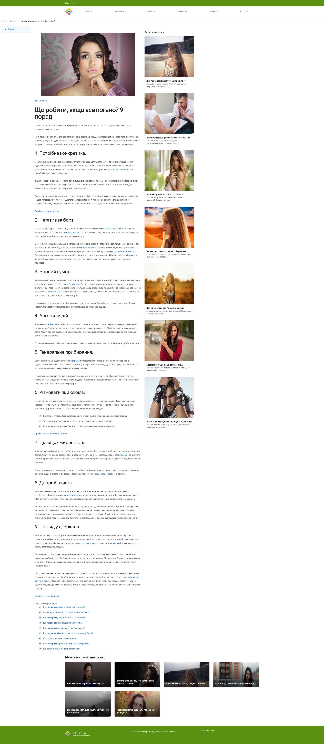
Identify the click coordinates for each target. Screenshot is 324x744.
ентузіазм (107, 229)
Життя (89, 11)
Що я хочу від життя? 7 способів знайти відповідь (66, 612)
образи (110, 474)
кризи (44, 101)
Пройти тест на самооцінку (47, 596)
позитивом (81, 247)
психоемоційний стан (124, 251)
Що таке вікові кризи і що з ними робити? (62, 623)
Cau (69, 11)
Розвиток (151, 11)
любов (93, 474)
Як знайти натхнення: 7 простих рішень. (165, 308)
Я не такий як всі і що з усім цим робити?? (166, 81)
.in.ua (69, 3)
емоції (131, 247)
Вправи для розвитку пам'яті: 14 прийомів (166, 251)
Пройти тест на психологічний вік (51, 433)
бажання (117, 229)
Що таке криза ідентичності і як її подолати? (64, 628)
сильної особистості (53, 292)
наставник (114, 543)
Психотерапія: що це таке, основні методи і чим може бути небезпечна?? (168, 138)
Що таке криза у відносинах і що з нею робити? (65, 617)
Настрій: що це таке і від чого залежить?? (165, 194)
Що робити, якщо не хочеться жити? (60, 638)
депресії (66, 188)
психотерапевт (91, 543)
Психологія (119, 11)
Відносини (182, 11)
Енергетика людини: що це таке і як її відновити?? (163, 365)
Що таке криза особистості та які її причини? (64, 607)
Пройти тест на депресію (47, 211)
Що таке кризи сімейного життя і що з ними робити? (68, 633)
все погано (114, 169)
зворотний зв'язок (206, 731)
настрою (72, 495)
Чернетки (213, 11)
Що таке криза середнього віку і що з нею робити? (66, 643)
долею (124, 455)
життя (38, 101)
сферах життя (77, 361)
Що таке (244, 11)
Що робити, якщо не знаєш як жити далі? (62, 649)
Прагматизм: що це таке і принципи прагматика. (169, 421)
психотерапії (75, 284)
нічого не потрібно (73, 232)
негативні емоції (48, 324)
